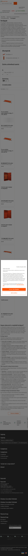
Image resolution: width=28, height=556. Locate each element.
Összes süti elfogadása (14, 289)
